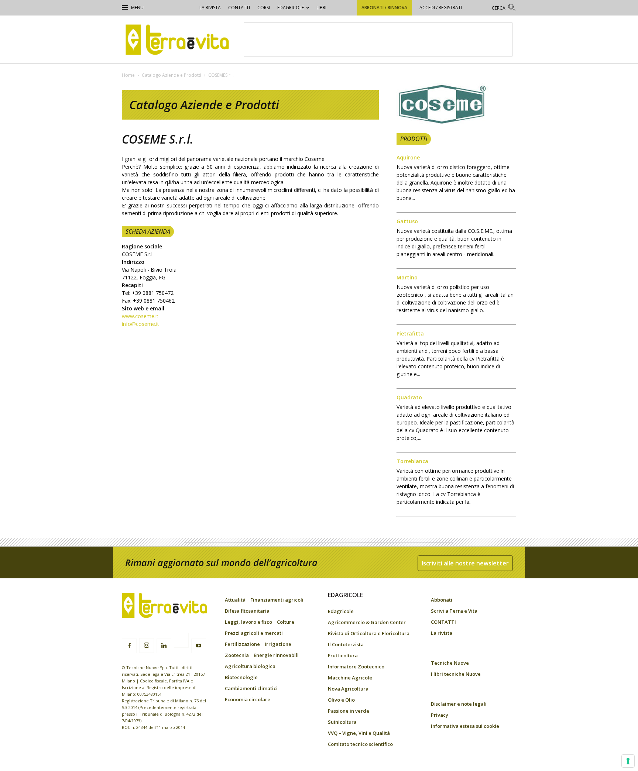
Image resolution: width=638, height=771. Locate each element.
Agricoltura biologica (250, 666)
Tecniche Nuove (450, 663)
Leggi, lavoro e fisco (248, 622)
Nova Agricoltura (348, 688)
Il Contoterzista (346, 644)
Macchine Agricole (350, 677)
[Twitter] (181, 641)
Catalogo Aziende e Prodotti (171, 75)
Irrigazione (278, 644)
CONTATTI (239, 7)
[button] (504, 8)
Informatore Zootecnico (356, 666)
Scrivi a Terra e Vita (454, 610)
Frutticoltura (343, 655)
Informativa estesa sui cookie (465, 726)
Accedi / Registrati (440, 7)
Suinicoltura (342, 722)
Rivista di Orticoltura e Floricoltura (368, 633)
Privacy (439, 715)
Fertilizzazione (242, 644)
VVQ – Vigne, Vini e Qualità (359, 733)
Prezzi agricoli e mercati (254, 633)
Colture (285, 622)
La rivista (210, 7)
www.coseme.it (140, 316)
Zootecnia (237, 655)
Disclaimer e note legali (459, 704)
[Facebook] (129, 646)
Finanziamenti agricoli (276, 599)
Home (128, 75)
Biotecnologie (241, 677)
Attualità (235, 599)
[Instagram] (146, 645)
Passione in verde (348, 711)
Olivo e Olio (341, 699)
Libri (321, 7)
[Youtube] (198, 646)
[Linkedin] (164, 646)
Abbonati (441, 599)
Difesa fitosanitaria (247, 610)
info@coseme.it (140, 323)
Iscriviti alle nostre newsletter (465, 563)
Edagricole (290, 7)
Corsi (263, 7)
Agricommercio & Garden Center (367, 622)
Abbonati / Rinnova (384, 7)
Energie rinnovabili (276, 655)
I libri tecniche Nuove (456, 674)
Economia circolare (247, 699)
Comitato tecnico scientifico (360, 744)
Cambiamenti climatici (251, 688)
